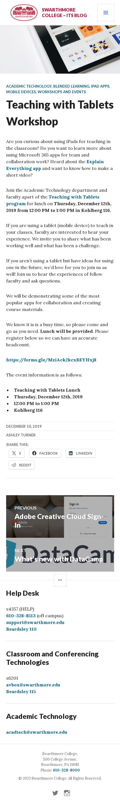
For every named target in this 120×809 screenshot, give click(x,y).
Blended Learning (71, 86)
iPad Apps (100, 86)
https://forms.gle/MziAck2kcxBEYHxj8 (51, 360)
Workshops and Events (62, 92)
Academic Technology (29, 86)
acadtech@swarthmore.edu (36, 732)
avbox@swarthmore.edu (33, 685)
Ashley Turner (21, 435)
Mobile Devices (21, 92)
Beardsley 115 (21, 691)
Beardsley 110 (21, 629)
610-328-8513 (21, 615)
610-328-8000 (66, 770)
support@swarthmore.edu (35, 622)
